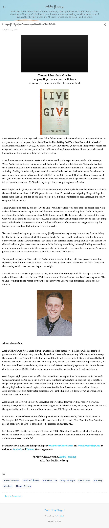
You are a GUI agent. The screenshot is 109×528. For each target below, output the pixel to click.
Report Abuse (54, 522)
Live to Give (84, 481)
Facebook (17, 449)
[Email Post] (4, 475)
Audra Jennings (54, 6)
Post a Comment (13, 496)
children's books (31, 481)
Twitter (30, 449)
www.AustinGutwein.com (61, 446)
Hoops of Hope (67, 481)
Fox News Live (50, 481)
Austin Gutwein (11, 481)
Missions (8, 486)
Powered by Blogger (54, 510)
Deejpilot (60, 516)
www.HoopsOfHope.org (89, 446)
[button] (105, 25)
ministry (98, 481)
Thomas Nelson (23, 486)
